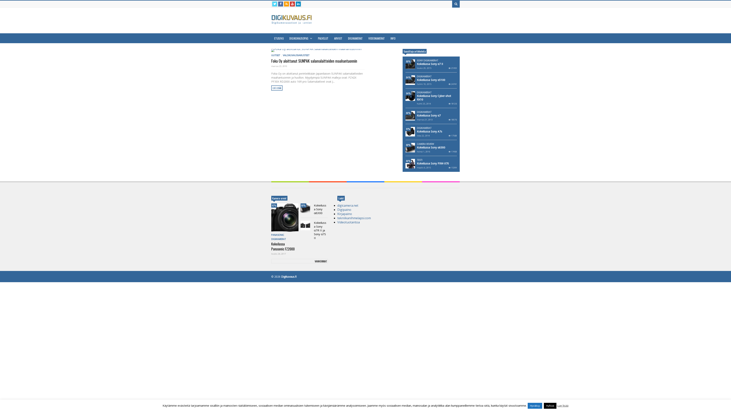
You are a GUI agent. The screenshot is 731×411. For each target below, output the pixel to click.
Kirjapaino (344, 214)
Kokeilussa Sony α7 (429, 115)
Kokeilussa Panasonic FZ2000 (283, 246)
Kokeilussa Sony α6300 (431, 147)
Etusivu (279, 38)
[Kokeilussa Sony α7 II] (410, 64)
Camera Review (425, 144)
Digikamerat (355, 38)
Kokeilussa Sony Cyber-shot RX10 (434, 97)
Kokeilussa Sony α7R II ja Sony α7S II (320, 230)
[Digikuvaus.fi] (292, 22)
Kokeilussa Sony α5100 (431, 80)
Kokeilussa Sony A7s (429, 131)
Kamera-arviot (279, 198)
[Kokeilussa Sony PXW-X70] (410, 163)
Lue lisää (277, 88)
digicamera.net (347, 205)
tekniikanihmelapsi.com (354, 218)
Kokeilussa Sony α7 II (430, 64)
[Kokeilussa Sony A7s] (410, 131)
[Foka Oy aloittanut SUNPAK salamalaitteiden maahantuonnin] (318, 50)
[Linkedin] (298, 4)
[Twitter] (274, 4)
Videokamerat (376, 38)
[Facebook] (280, 4)
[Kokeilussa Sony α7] (410, 115)
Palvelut (323, 38)
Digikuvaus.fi (289, 276)
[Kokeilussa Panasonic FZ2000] (284, 217)
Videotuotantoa (348, 222)
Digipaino (344, 210)
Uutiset (275, 55)
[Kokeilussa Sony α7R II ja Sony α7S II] (305, 225)
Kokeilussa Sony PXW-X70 (433, 163)
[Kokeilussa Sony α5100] (410, 80)
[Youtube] (292, 4)
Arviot (338, 38)
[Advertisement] (390, 20)
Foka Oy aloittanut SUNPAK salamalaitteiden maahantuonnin (314, 61)
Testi (419, 160)
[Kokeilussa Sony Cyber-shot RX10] (410, 96)
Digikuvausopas (299, 38)
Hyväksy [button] (535, 405)
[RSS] (286, 4)
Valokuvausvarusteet (296, 55)
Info (392, 38)
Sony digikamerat (427, 60)
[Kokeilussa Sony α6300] (410, 147)
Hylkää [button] (550, 405)
